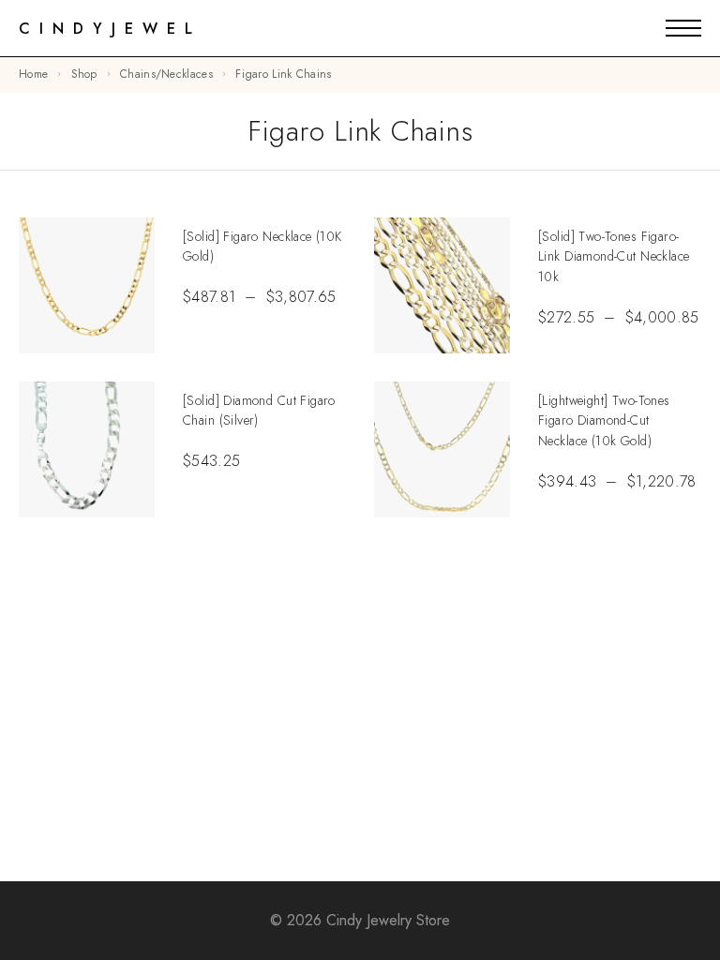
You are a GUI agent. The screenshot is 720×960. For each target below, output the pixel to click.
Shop (84, 74)
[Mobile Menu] (683, 28)
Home (33, 74)
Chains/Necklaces (166, 74)
